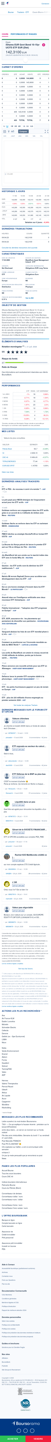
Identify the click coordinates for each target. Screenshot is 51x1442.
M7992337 (12, 733)
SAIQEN (8, 873)
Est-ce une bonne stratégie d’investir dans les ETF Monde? (23, 588)
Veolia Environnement (10, 1051)
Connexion (45, 4)
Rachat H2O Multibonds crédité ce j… (29, 856)
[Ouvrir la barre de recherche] (35, 3)
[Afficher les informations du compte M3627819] (7, 884)
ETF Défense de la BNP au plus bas (29, 774)
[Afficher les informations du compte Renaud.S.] (7, 776)
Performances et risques (24, 34)
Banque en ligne (8, 1220)
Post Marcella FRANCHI (11, 1141)
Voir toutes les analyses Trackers (26, 705)
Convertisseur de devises (12, 1193)
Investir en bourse (9, 1246)
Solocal (5, 1066)
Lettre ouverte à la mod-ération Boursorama (19, 1121)
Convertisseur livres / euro (12, 1205)
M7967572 (12, 816)
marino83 (9, 899)
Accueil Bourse (7, 1170)
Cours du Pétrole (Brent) (11, 1188)
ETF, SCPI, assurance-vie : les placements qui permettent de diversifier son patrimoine (21, 619)
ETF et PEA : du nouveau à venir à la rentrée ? (21, 489)
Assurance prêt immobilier (12, 1243)
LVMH (4, 1039)
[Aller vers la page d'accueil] (7, 3)
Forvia (4, 1060)
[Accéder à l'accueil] (3, 12)
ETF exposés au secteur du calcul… (29, 746)
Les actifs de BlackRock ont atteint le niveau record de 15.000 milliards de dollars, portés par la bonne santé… (25, 655)
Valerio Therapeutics (10, 1083)
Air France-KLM (8, 1018)
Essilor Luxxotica (8, 1021)
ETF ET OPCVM (18, 722)
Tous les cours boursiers (11, 1173)
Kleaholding (6, 1107)
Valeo (4, 1072)
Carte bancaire (7, 1226)
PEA (3, 1249)
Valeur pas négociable (22, 907)
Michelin (5, 1024)
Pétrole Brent (7, 449)
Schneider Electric (9, 1027)
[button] (3, 3)
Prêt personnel (7, 1237)
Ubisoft (4, 1089)
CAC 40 (5, 457)
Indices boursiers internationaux (14, 1182)
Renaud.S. (12, 789)
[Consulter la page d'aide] (39, 3)
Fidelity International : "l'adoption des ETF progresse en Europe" (24, 609)
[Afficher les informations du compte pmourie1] (7, 831)
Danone (5, 1033)
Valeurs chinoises (20, 718)
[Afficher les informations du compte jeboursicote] (7, 748)
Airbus (4, 1092)
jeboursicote (12, 761)
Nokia (4, 1048)
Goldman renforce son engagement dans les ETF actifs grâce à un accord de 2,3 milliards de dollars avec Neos (25, 512)
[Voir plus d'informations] (48, 341)
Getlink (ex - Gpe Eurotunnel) (13, 1036)
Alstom (4, 1057)
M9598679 (12, 922)
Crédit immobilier (8, 1234)
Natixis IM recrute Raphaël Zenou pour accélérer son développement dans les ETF (24, 577)
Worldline (5, 1104)
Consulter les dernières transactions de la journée (19, 248)
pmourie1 (11, 842)
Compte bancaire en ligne (12, 1223)
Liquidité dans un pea (25, 801)
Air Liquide (6, 1095)
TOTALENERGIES (9, 461)
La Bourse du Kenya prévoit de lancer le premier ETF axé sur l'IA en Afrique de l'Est (24, 545)
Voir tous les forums (25, 968)
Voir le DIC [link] (30, 298)
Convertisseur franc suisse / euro (15, 1208)
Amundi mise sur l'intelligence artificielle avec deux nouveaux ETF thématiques (23, 598)
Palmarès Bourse (8, 1185)
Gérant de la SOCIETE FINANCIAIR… (29, 829)
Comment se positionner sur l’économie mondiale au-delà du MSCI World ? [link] (24, 643)
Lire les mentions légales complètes (13, 963)
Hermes (5, 1080)
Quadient (5, 1063)
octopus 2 (6, 1152)
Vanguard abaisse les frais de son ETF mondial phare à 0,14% (25, 632)
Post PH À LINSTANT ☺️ (11, 1144)
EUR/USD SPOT (8, 465)
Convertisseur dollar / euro (12, 1196)
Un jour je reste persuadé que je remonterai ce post (22, 1155)
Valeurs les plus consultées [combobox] (14, 438)
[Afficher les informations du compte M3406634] (7, 857)
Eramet (5, 1054)
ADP (3, 1075)
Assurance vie (7, 1231)
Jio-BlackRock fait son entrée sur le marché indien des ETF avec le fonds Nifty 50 (25, 556)
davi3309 (9, 765)
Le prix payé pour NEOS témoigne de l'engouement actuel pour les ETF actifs (23, 500)
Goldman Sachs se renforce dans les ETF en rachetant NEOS (25, 524)
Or (3, 453)
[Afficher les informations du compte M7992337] (7, 720)
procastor (9, 737)
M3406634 (12, 869)
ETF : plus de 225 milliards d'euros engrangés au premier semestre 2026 (22, 698)
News (4, 1158)
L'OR (14, 882)
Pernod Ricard (7, 1086)
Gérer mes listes (8, 472)
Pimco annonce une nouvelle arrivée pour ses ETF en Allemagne (24, 667)
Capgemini (6, 1101)
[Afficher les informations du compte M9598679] (7, 909)
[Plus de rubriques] (47, 34)
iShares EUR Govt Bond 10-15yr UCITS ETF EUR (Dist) (22, 46)
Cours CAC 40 (7, 1176)
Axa (3, 1015)
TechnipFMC (7, 1069)
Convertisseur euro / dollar (12, 1199)
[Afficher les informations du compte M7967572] (7, 804)
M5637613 (9, 821)
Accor (4, 1098)
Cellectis (5, 1030)
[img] (26, 351)
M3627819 (12, 894)
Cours (5, 34)
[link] (18, 1268)
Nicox (4, 1042)
